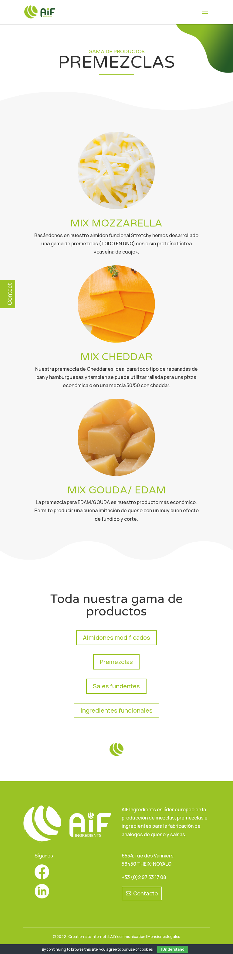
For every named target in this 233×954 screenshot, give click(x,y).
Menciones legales (163, 936)
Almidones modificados (116, 637)
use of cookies (140, 949)
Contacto (145, 893)
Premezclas (116, 662)
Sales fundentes (116, 686)
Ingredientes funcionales (116, 710)
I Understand (172, 949)
